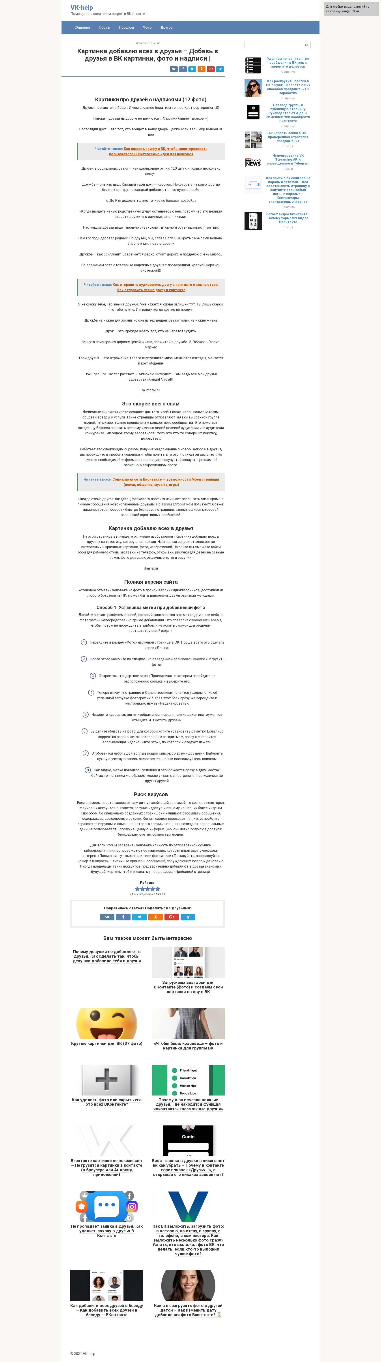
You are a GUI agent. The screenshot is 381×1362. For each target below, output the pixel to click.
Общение (82, 27)
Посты (104, 27)
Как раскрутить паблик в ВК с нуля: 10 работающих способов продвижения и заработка (288, 87)
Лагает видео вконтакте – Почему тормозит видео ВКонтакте (288, 218)
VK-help (82, 7)
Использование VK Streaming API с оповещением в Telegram (288, 159)
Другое (167, 27)
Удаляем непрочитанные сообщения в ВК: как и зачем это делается (288, 62)
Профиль (126, 27)
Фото (147, 27)
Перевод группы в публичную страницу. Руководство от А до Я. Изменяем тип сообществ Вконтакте (288, 113)
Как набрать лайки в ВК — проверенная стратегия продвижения (288, 137)
